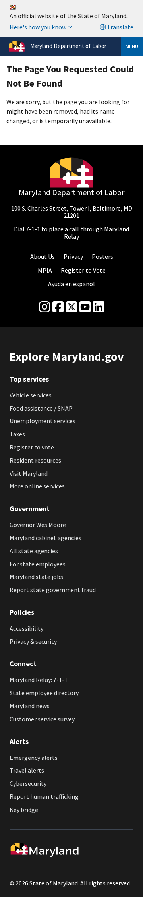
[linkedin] (98, 307)
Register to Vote (83, 270)
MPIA (45, 270)
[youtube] (85, 307)
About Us (42, 256)
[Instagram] (44, 307)
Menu (132, 46)
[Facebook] (58, 307)
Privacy (73, 256)
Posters (102, 256)
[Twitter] (71, 307)
